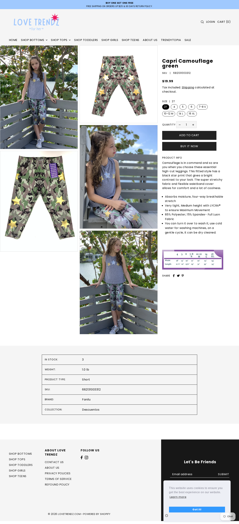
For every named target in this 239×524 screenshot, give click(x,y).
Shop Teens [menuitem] (130, 40)
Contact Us (54, 462)
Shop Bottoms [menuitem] (33, 40)
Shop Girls (17, 471)
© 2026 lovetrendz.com (64, 514)
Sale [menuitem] (188, 40)
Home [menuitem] (13, 40)
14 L (181, 113)
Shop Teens (17, 476)
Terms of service (58, 479)
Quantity (169, 124)
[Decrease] (179, 124)
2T (165, 107)
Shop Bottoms (20, 454)
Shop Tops (17, 459)
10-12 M (168, 113)
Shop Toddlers (21, 465)
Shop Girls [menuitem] (109, 40)
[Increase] (193, 124)
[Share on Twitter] (178, 275)
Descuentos (90, 410)
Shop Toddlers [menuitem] (86, 40)
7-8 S (202, 107)
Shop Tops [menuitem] (59, 40)
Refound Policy (57, 485)
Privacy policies (58, 473)
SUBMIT (223, 474)
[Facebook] (82, 457)
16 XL (192, 113)
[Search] (202, 21)
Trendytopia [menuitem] (171, 40)
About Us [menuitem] (150, 40)
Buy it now (189, 146)
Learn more (178, 497)
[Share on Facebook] (173, 275)
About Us (52, 468)
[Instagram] (86, 457)
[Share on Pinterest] (182, 275)
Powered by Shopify (97, 514)
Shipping (188, 87)
